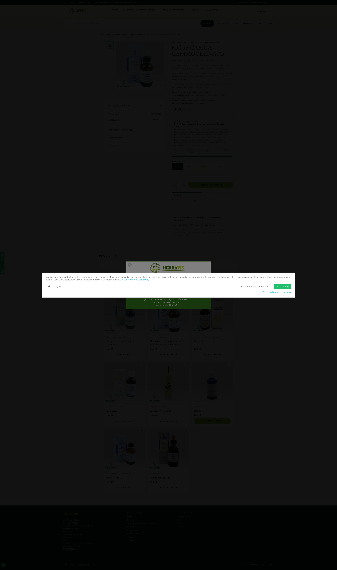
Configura (54, 286)
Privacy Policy (128, 279)
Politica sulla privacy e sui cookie (277, 292)
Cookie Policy (142, 279)
